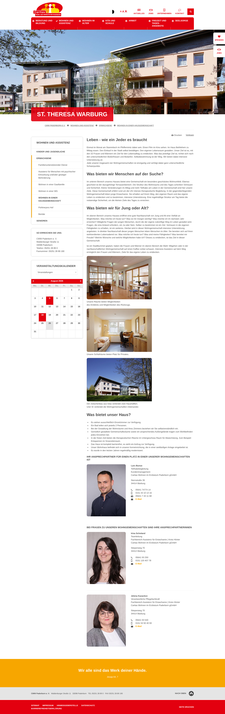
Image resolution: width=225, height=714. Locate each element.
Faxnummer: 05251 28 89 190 (50, 251)
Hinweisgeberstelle (67, 705)
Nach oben (180, 693)
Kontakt (179, 13)
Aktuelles (139, 13)
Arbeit (132, 21)
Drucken (178, 135)
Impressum (48, 705)
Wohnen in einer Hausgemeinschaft (135, 125)
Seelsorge (181, 21)
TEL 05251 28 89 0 (96, 693)
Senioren (41, 221)
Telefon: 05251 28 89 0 (47, 248)
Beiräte (41, 214)
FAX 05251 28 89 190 (114, 693)
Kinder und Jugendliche (50, 152)
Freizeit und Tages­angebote (159, 23)
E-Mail (139, 499)
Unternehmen (164, 13)
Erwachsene (105, 125)
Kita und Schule (110, 22)
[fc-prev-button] (33, 281)
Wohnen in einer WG (48, 191)
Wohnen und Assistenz (66, 22)
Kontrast (112, 12)
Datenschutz (88, 705)
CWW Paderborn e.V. (55, 125)
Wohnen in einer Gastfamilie (51, 184)
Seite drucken (186, 707)
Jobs (150, 13)
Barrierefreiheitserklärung (46, 708)
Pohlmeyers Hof (45, 208)
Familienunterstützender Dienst (52, 165)
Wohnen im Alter (88, 22)
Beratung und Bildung (44, 22)
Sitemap (35, 705)
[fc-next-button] (81, 281)
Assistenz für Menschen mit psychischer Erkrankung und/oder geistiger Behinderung (57, 175)
